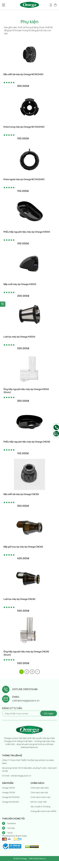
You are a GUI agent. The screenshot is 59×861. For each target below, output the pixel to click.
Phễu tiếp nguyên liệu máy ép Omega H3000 (26, 231)
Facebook (11, 823)
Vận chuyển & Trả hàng (40, 806)
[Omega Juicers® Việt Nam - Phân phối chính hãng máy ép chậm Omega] (29, 5)
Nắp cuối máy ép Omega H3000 (19, 284)
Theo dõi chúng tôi (13, 818)
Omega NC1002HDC (11, 797)
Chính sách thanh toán (40, 797)
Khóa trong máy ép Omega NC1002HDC (24, 126)
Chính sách (37, 783)
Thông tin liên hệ (12, 755)
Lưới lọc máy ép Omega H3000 (19, 336)
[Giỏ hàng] (55, 5)
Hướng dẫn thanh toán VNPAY (43, 811)
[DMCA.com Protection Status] (32, 846)
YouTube (11, 828)
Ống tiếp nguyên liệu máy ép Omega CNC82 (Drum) (26, 653)
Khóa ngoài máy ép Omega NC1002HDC (24, 179)
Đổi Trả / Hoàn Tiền (39, 802)
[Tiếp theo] (37, 671)
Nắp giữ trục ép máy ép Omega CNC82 (23, 546)
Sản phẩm (7, 783)
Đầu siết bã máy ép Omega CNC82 (21, 494)
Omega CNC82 (8, 792)
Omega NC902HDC (10, 802)
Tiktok (10, 832)
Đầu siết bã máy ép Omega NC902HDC (23, 74)
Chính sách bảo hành (40, 787)
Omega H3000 (8, 787)
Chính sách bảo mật (39, 792)
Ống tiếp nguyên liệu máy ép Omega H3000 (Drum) (26, 391)
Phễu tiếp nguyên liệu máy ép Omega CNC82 (26, 441)
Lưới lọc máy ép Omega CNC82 (19, 599)
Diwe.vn (42, 858)
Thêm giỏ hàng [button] (30, 72)
